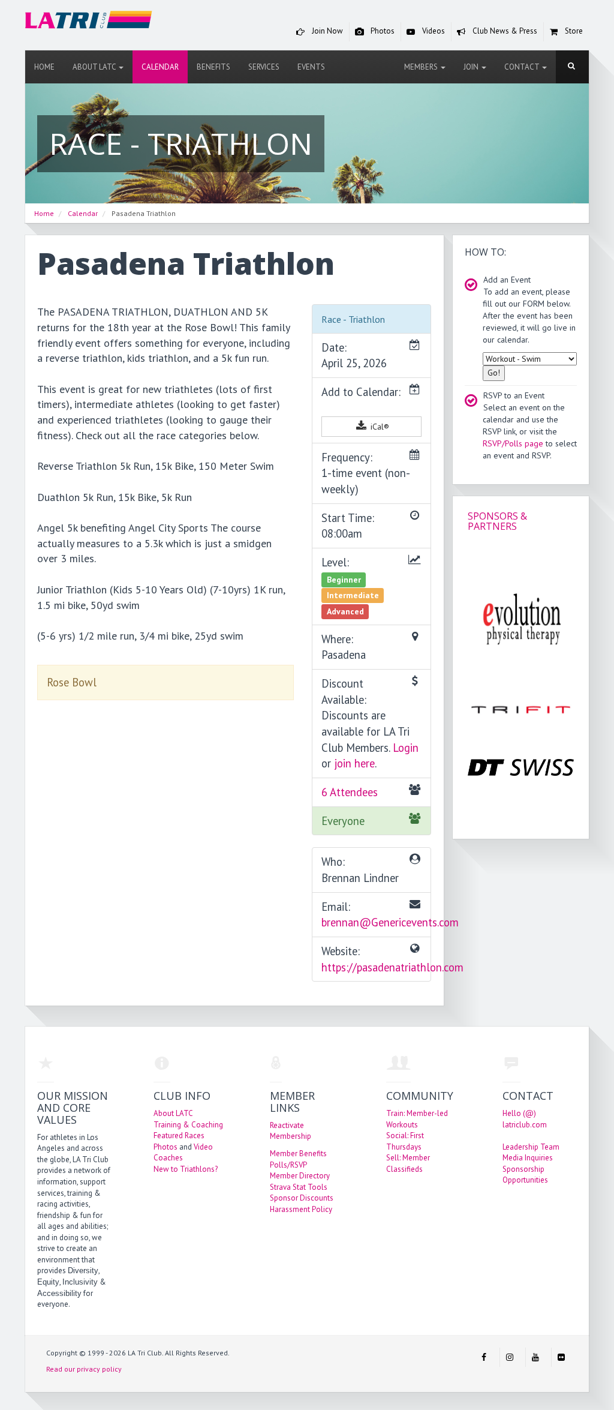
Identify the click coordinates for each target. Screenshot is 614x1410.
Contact (522, 67)
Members (422, 67)
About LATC (95, 67)
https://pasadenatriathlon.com (392, 967)
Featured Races (179, 1135)
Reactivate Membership (290, 1131)
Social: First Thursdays (405, 1141)
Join (471, 67)
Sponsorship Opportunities (525, 1175)
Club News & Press (504, 31)
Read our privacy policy (84, 1368)
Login (406, 747)
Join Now (326, 31)
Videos (432, 31)
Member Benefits (298, 1153)
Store (573, 31)
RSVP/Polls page (513, 443)
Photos (382, 31)
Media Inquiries (527, 1158)
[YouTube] (535, 1357)
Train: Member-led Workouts (417, 1119)
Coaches (168, 1158)
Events (311, 67)
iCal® (378, 426)
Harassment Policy (301, 1209)
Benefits (213, 67)
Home (44, 67)
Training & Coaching (188, 1125)
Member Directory (300, 1176)
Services (263, 67)
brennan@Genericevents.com (390, 922)
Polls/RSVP (288, 1165)
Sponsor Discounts (301, 1198)
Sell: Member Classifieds (408, 1163)
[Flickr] (561, 1357)
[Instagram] (509, 1357)
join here (354, 763)
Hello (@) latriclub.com (524, 1119)
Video (203, 1147)
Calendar (160, 67)
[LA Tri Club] (88, 22)
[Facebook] (483, 1357)
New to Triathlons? (186, 1169)
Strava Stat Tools (298, 1187)
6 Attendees (349, 792)
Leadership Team (530, 1147)
